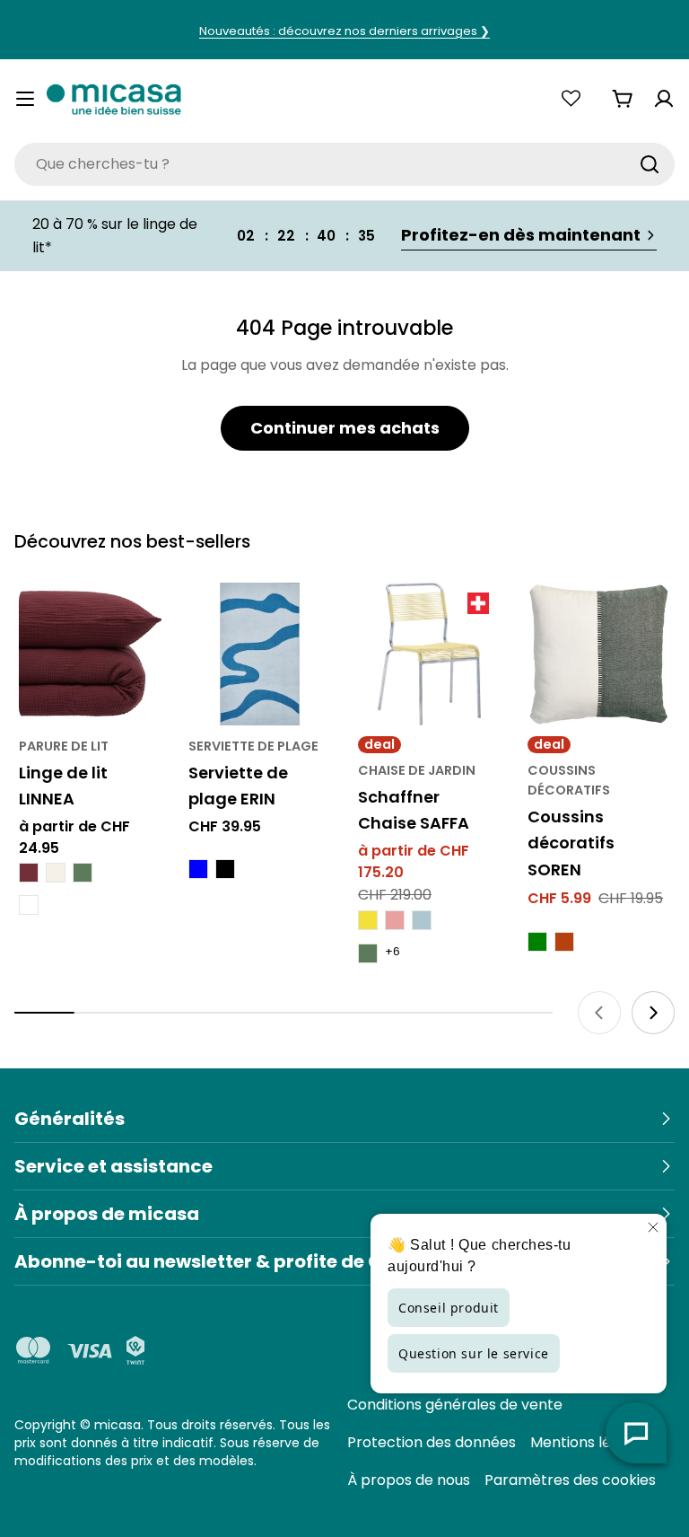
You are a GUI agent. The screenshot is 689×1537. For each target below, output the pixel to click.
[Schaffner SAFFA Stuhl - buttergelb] (368, 920)
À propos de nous (408, 1480)
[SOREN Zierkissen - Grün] (537, 942)
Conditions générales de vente (455, 1404)
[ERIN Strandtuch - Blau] (198, 869)
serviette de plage (253, 746)
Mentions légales (589, 1442)
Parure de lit (64, 746)
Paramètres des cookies (570, 1480)
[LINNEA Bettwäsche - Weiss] (29, 905)
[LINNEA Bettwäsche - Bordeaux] (29, 873)
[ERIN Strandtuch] (259, 654)
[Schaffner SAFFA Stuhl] (429, 654)
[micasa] (114, 98)
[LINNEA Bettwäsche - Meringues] (55, 873)
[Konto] (664, 99)
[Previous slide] (599, 1012)
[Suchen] (649, 164)
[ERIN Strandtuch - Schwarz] (225, 869)
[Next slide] (653, 1012)
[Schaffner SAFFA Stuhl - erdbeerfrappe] (395, 920)
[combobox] (344, 164)
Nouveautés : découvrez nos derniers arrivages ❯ (344, 31)
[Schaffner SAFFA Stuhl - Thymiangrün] (368, 953)
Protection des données (431, 1442)
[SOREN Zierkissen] (599, 654)
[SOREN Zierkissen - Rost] (564, 942)
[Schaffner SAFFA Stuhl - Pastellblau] (422, 920)
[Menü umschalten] (25, 98)
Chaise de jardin (416, 770)
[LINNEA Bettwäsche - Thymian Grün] (82, 873)
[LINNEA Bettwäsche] (90, 654)
